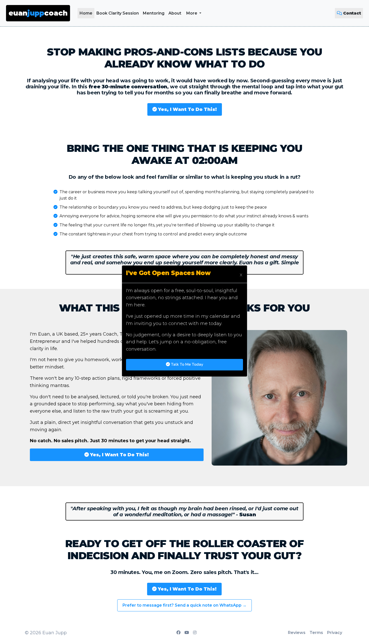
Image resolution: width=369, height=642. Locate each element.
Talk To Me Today (186, 364)
